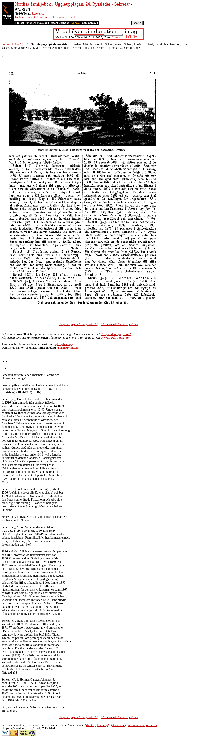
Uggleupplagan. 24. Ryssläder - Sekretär (92, 4)
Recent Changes (59, 23)
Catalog (43, 23)
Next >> (72, 17)
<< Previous (57, 17)
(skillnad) (63, 347)
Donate (75, 23)
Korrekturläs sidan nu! (115, 337)
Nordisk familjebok (33, 4)
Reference (38, 13)
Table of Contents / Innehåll (31, 17)
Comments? (89, 23)
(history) (67, 344)
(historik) (74, 347)
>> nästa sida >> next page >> (119, 324)
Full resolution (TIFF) (15, 44)
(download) (118, 725)
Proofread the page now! (116, 334)
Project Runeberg (25, 23)
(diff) (58, 344)
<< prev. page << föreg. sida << (78, 324)
